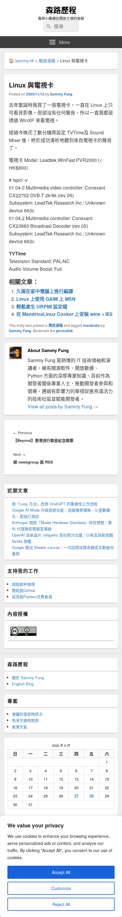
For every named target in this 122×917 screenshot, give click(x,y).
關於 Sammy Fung (28, 677)
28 (91, 796)
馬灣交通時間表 (25, 720)
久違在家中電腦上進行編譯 (44, 291)
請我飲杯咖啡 (23, 584)
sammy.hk (24, 60)
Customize (61, 888)
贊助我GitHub (23, 590)
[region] (61, 866)
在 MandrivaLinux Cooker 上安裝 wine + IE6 (64, 314)
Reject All (61, 904)
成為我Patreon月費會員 (32, 596)
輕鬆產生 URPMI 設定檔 (41, 306)
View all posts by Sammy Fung (63, 406)
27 (76, 796)
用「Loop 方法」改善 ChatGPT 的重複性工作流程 (54, 504)
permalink (64, 330)
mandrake (91, 325)
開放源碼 (47, 60)
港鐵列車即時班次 (27, 714)
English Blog (22, 684)
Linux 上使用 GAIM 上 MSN (46, 298)
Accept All (61, 872)
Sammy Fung (61, 94)
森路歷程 (61, 9)
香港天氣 (19, 727)
